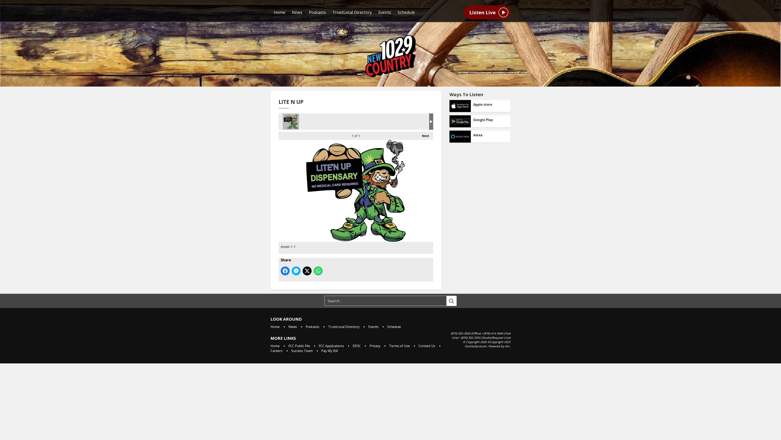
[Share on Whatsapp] (318, 270)
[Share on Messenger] (296, 270)
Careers (277, 351)
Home (279, 12)
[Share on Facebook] (285, 270)
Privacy (375, 346)
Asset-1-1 (291, 121)
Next (423, 136)
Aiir (507, 346)
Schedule (406, 12)
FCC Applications (331, 346)
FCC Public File (299, 346)
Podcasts (317, 12)
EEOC (357, 346)
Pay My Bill (329, 351)
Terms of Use (399, 346)
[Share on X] (307, 270)
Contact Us (427, 346)
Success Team (302, 351)
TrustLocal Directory (352, 12)
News (297, 12)
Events (384, 12)
